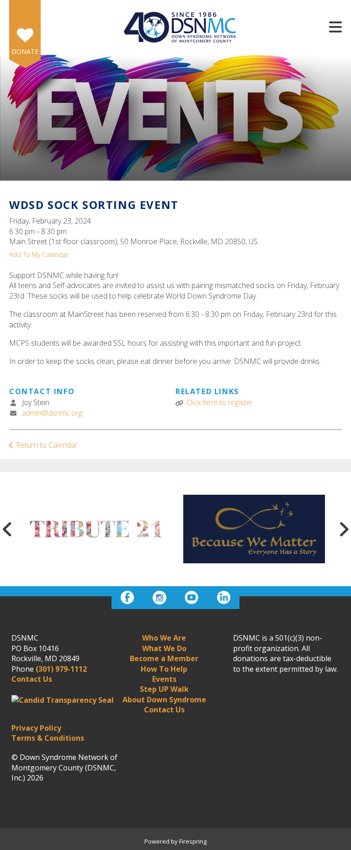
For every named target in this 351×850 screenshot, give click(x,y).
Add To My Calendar (39, 254)
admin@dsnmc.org (52, 413)
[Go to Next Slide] (344, 529)
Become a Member (164, 658)
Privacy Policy (36, 728)
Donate (24, 51)
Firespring (193, 841)
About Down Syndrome (164, 700)
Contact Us (164, 710)
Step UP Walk (164, 689)
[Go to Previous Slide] (7, 529)
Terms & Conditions (47, 738)
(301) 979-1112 (61, 669)
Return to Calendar (47, 445)
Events (164, 679)
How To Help (164, 669)
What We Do (164, 648)
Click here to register (219, 402)
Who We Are (164, 638)
